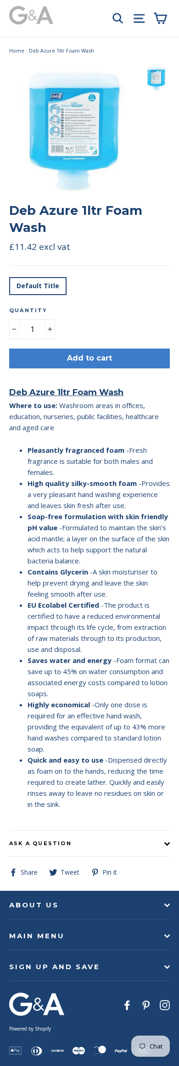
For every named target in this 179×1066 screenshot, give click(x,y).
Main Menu (37, 935)
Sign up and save (54, 966)
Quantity (28, 310)
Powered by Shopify (30, 1028)
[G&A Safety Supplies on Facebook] (127, 1004)
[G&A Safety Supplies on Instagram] (165, 1004)
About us (34, 904)
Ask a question (40, 843)
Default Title (38, 285)
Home (16, 50)
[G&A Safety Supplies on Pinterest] (146, 1004)
